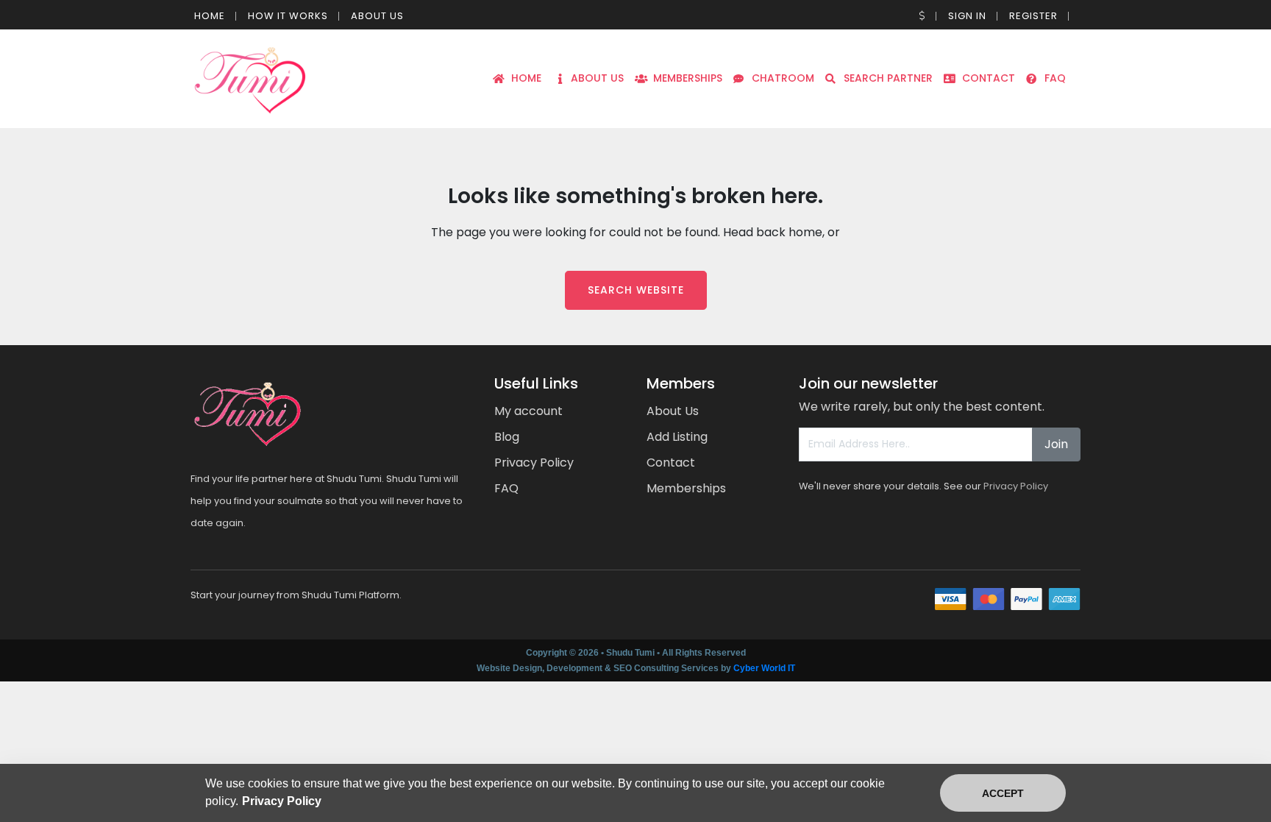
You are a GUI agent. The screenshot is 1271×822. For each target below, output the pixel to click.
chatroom (783, 78)
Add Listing (677, 436)
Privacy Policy (534, 462)
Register (1033, 16)
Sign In (967, 16)
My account (528, 411)
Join (1056, 444)
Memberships (687, 78)
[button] (922, 16)
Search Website (636, 290)
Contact (988, 78)
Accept (1003, 793)
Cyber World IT (764, 668)
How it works (288, 16)
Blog (506, 436)
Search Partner (888, 78)
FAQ (1055, 78)
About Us (377, 16)
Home (209, 16)
